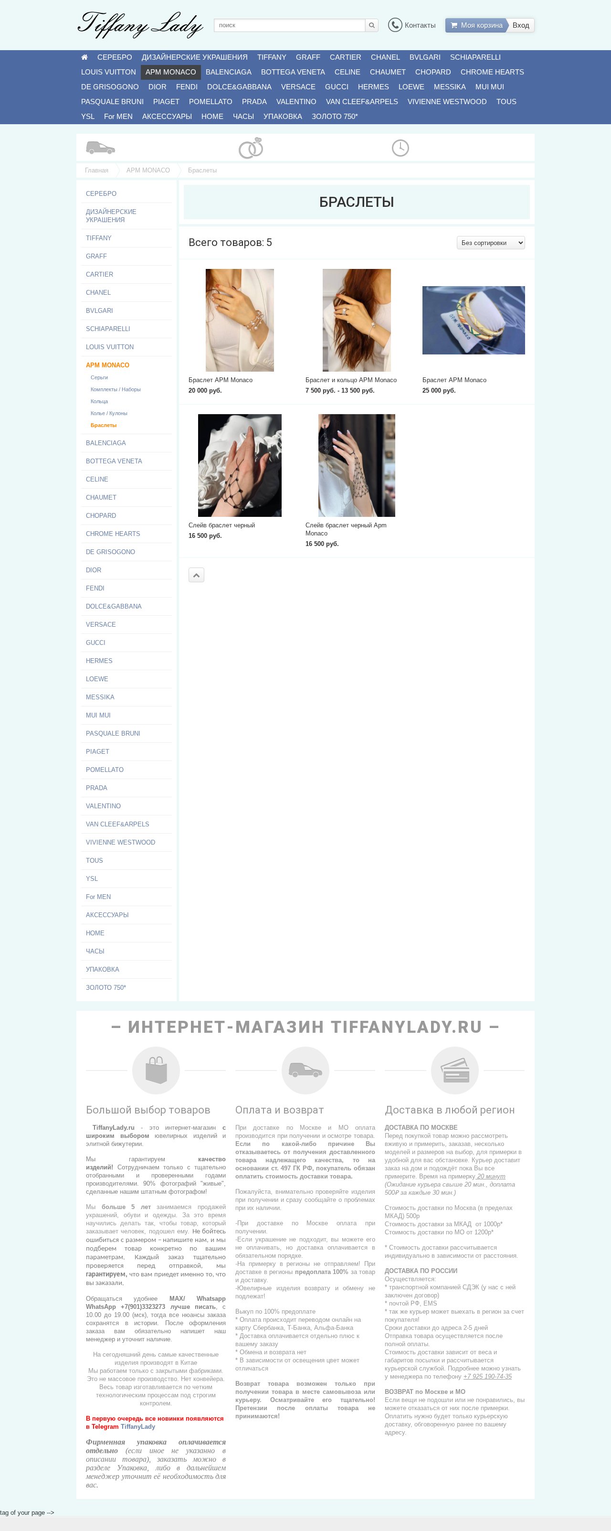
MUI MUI (489, 87)
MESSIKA (450, 87)
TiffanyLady (138, 1426)
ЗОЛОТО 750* (335, 116)
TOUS (506, 101)
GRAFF (308, 57)
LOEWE (411, 87)
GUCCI (336, 87)
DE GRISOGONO (110, 87)
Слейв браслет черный (222, 525)
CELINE (347, 72)
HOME (212, 116)
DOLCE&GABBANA (239, 87)
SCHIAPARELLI (475, 57)
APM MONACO (171, 72)
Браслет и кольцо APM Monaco (351, 380)
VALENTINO (296, 101)
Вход (521, 25)
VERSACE (298, 87)
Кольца (99, 401)
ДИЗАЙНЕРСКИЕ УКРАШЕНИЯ (195, 57)
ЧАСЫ (243, 116)
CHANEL (385, 57)
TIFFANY (271, 57)
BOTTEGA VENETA (293, 72)
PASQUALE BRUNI (112, 101)
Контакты (420, 25)
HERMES (373, 87)
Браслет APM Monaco (221, 380)
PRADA (254, 101)
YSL (88, 116)
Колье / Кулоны (109, 413)
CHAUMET (388, 72)
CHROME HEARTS (492, 72)
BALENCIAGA (229, 72)
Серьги (99, 377)
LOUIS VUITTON (108, 72)
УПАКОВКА (282, 116)
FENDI (187, 87)
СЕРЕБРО (114, 57)
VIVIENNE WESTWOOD (447, 101)
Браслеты (103, 425)
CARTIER (345, 57)
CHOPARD (433, 72)
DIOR (157, 87)
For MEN (118, 116)
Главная (96, 170)
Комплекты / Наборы (116, 389)
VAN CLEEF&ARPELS (362, 101)
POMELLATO (210, 101)
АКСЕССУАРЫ (167, 116)
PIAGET (166, 101)
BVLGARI (425, 57)
